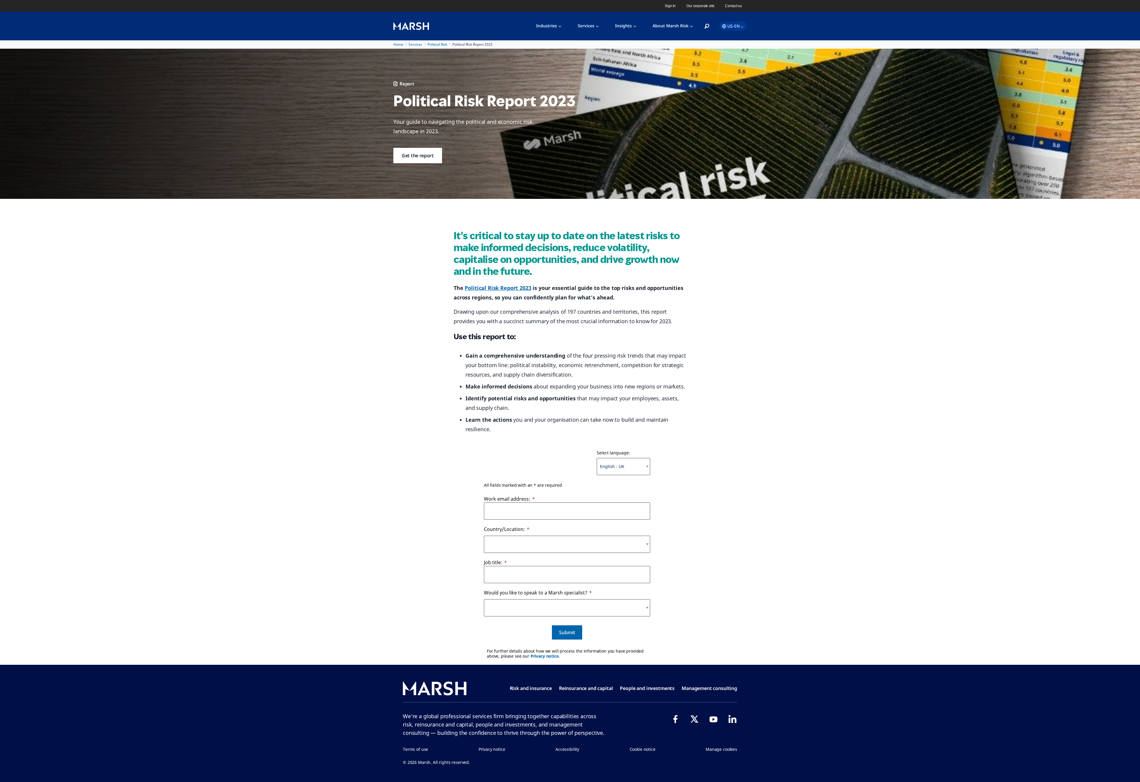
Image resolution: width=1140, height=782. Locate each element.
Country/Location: (504, 529)
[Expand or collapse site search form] (707, 26)
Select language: (613, 453)
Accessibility (567, 749)
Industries (546, 25)
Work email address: (507, 499)
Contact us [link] (733, 6)
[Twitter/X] (694, 719)
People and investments (647, 688)
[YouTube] (713, 719)
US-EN (733, 26)
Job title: (493, 562)
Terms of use (415, 749)
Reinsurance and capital (586, 688)
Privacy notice (545, 656)
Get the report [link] (418, 155)
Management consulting (709, 688)
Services (586, 25)
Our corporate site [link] (700, 6)
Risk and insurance (531, 688)
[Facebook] (675, 719)
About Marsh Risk (670, 25)
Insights (623, 25)
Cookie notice (643, 749)
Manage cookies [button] (721, 749)
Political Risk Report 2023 (498, 287)
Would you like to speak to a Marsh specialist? (535, 592)
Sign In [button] (670, 6)
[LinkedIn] (732, 719)
